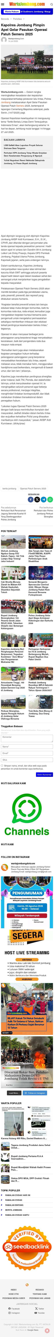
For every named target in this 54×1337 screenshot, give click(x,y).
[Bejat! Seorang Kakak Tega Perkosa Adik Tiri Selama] (27, 1009)
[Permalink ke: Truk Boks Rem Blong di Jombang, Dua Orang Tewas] (41, 702)
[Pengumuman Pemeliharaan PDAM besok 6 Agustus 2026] (27, 902)
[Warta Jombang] (27, 3)
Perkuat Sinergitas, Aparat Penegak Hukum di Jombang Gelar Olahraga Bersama (12, 714)
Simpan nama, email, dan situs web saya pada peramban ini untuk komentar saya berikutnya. (24, 767)
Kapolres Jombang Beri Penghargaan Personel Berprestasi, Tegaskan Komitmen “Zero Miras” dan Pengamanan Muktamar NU (12, 655)
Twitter (41, 1308)
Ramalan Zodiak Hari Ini (17, 1195)
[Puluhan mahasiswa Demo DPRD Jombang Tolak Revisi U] (27, 1062)
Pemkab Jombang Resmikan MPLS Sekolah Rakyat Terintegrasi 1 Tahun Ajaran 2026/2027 (41, 686)
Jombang (6, 102)
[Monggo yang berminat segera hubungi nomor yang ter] (27, 956)
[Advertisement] (27, 200)
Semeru (20, 105)
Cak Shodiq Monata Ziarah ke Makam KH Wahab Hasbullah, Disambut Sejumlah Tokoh (11, 587)
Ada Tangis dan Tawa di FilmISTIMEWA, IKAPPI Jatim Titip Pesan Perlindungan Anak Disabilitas (40, 556)
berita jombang (9, 488)
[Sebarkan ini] (31, 499)
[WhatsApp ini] (50, 499)
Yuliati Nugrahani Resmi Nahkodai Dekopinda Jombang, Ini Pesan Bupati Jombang (24, 162)
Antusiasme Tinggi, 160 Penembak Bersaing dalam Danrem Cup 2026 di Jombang (13, 686)
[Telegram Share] (44, 499)
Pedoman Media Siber (13, 1298)
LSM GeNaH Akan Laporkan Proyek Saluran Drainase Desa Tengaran (23, 147)
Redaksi (40, 1289)
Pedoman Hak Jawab (39, 1298)
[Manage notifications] (47, 1330)
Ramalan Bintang (14, 1205)
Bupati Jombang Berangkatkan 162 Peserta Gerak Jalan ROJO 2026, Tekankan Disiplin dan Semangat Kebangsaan (12, 622)
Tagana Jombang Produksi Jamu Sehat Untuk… (30, 1146)
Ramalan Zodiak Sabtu (17, 1215)
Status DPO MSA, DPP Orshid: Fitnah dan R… (30, 1179)
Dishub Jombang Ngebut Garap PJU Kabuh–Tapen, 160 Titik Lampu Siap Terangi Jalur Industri (12, 556)
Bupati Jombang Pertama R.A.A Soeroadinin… (27, 1157)
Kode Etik (14, 1294)
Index (14, 1289)
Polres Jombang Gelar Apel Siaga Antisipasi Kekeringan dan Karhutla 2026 (41, 619)
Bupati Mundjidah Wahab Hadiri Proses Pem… (31, 1168)
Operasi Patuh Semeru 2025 (33, 488)
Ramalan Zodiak (13, 1200)
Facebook (16, 1308)
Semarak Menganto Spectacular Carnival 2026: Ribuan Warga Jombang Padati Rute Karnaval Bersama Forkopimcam (39, 588)
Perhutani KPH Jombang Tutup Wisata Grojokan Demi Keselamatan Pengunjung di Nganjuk (25, 154)
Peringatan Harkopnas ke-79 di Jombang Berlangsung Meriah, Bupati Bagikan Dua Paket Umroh (39, 654)
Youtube (41, 1312)
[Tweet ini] (37, 499)
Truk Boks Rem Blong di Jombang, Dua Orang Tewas (40, 713)
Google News (32, 1330)
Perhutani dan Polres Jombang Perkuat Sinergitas (43, 512)
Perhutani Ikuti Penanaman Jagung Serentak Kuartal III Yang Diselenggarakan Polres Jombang (13, 513)
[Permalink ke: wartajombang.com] (4, 39)
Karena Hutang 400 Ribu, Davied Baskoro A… (24, 1138)
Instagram (16, 1312)
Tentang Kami (40, 1294)
